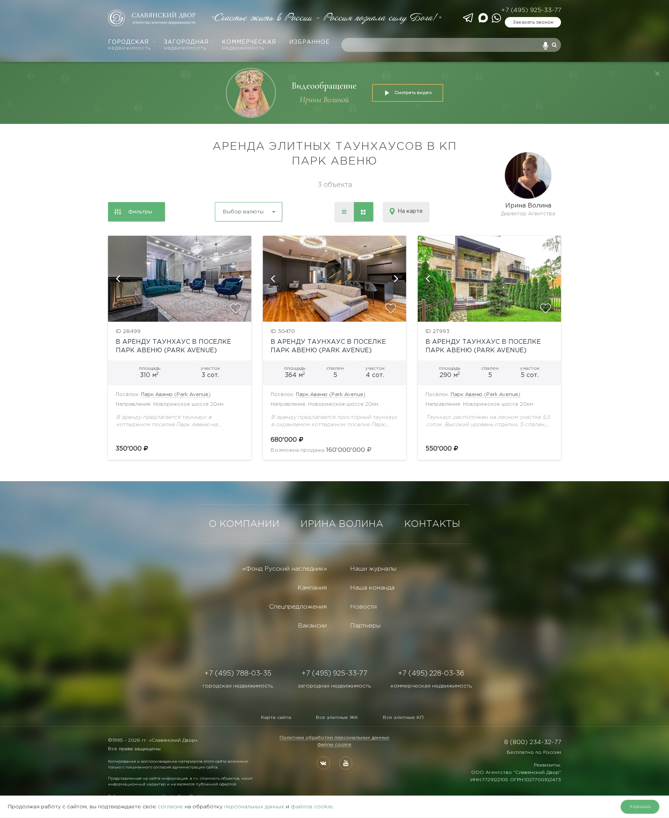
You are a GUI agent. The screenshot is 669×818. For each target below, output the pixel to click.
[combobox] (228, 208)
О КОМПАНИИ (244, 524)
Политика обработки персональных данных (334, 738)
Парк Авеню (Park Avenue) (176, 395)
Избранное (309, 42)
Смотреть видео (413, 92)
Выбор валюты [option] (243, 211)
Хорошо (640, 806)
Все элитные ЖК (337, 717)
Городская (129, 45)
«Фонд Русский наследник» (284, 569)
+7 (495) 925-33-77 (531, 10)
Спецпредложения (298, 607)
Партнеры (365, 626)
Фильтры (140, 211)
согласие (170, 806)
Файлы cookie (334, 745)
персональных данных (254, 806)
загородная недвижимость (334, 686)
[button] (117, 279)
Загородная (186, 45)
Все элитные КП (403, 717)
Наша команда (372, 588)
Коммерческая (249, 45)
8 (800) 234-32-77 (532, 742)
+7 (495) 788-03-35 (237, 674)
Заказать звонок (533, 22)
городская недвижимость (237, 686)
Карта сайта (276, 717)
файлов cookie (312, 806)
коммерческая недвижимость (431, 686)
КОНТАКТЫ (432, 524)
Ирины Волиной (324, 100)
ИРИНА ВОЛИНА (341, 524)
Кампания (312, 588)
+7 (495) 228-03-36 (431, 674)
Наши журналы (373, 569)
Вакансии (312, 626)
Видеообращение (324, 85)
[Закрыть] (657, 73)
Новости (363, 607)
